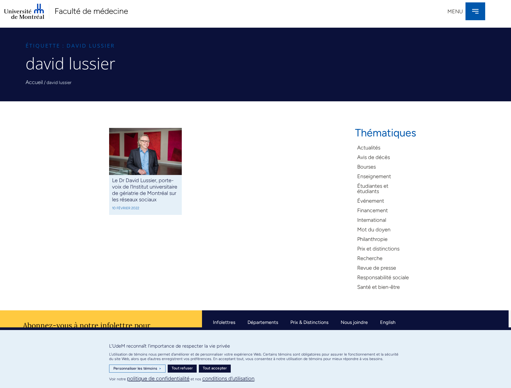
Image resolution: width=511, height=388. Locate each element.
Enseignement (374, 176)
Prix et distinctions (378, 248)
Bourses (366, 167)
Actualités (368, 147)
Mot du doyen (373, 229)
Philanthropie (372, 239)
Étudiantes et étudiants (372, 188)
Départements (263, 322)
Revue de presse (376, 268)
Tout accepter (215, 368)
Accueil (34, 82)
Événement (370, 201)
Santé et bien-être (378, 287)
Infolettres (224, 322)
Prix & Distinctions (309, 322)
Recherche (369, 258)
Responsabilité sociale (383, 277)
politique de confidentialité (158, 378)
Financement (372, 210)
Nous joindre (354, 322)
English (387, 322)
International (371, 220)
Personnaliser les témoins (137, 368)
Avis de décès (373, 157)
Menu (455, 11)
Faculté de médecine (91, 11)
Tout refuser (182, 368)
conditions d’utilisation (228, 378)
